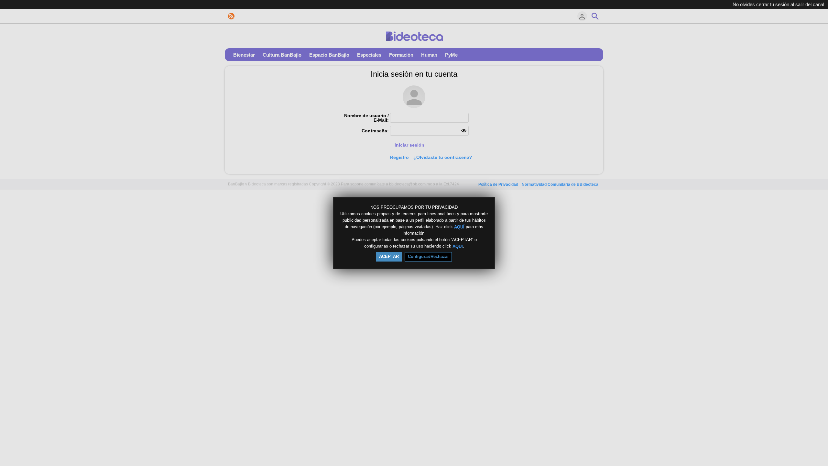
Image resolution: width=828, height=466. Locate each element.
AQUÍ (459, 226)
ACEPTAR (389, 256)
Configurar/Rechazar (428, 256)
